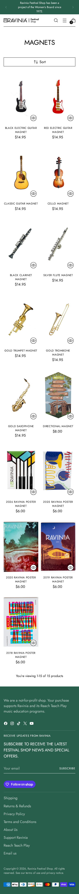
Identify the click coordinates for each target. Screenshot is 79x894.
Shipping (10, 798)
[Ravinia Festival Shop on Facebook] (6, 724)
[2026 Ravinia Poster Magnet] (21, 471)
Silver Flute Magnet (58, 275)
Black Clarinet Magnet (21, 277)
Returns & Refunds (17, 806)
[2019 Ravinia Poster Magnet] (58, 546)
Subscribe (67, 768)
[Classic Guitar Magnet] (21, 172)
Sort (43, 62)
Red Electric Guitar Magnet (58, 130)
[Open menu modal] (64, 20)
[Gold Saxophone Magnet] (21, 395)
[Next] (72, 7)
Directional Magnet (58, 426)
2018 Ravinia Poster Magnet (20, 655)
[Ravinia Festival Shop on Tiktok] (19, 724)
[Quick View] (33, 118)
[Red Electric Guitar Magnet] (58, 97)
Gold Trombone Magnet (58, 353)
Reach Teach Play (17, 845)
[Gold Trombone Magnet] (58, 320)
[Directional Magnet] (58, 395)
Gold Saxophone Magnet (21, 428)
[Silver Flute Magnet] (58, 244)
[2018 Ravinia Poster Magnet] (21, 622)
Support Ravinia (16, 837)
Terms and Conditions (20, 821)
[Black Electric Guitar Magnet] (21, 97)
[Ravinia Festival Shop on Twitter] (25, 724)
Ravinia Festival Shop (40, 869)
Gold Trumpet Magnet (20, 351)
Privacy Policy (14, 814)
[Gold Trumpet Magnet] (21, 320)
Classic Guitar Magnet (21, 204)
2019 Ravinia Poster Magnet (58, 579)
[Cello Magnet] (58, 172)
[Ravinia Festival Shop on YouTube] (32, 724)
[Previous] (6, 7)
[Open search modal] (56, 20)
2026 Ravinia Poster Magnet (21, 504)
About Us (10, 829)
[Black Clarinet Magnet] (21, 244)
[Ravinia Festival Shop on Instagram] (12, 724)
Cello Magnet (58, 204)
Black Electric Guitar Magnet (21, 130)
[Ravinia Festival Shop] (22, 20)
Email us (10, 853)
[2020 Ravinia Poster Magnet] (21, 546)
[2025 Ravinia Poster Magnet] (58, 471)
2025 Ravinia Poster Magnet (58, 504)
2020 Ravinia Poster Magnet (21, 579)
